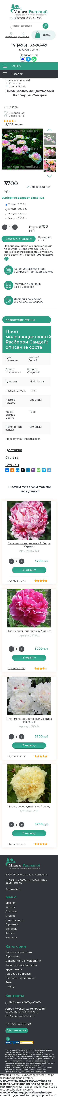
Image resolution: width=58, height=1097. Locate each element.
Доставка (13, 450)
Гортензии (12, 956)
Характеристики (20, 320)
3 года (17, 208)
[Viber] (33, 470)
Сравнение (23, 36)
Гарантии (11, 924)
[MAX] (22, 60)
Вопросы (11, 928)
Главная (10, 902)
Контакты (11, 937)
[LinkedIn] (28, 470)
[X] (23, 470)
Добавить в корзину (18, 238)
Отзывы (12, 465)
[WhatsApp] (34, 60)
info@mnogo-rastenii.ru (20, 1016)
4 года (17, 213)
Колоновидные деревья (21, 965)
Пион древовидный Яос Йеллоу (29, 806)
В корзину (29, 569)
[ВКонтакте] (7, 470)
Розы (8, 982)
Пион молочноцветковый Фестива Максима (29, 720)
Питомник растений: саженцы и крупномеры (26, 881)
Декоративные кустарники (23, 960)
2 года (17, 204)
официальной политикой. (16, 1054)
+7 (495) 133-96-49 (29, 45)
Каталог (10, 907)
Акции (9, 933)
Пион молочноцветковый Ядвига (29, 631)
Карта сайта (12, 888)
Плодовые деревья (18, 973)
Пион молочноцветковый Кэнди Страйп (29, 545)
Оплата (11, 457)
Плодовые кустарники (20, 978)
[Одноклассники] (12, 470)
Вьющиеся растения (18, 952)
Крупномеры (13, 969)
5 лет (17, 218)
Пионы (10, 986)
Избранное (11, 36)
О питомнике (14, 920)
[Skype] (44, 470)
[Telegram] (28, 60)
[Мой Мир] (17, 470)
